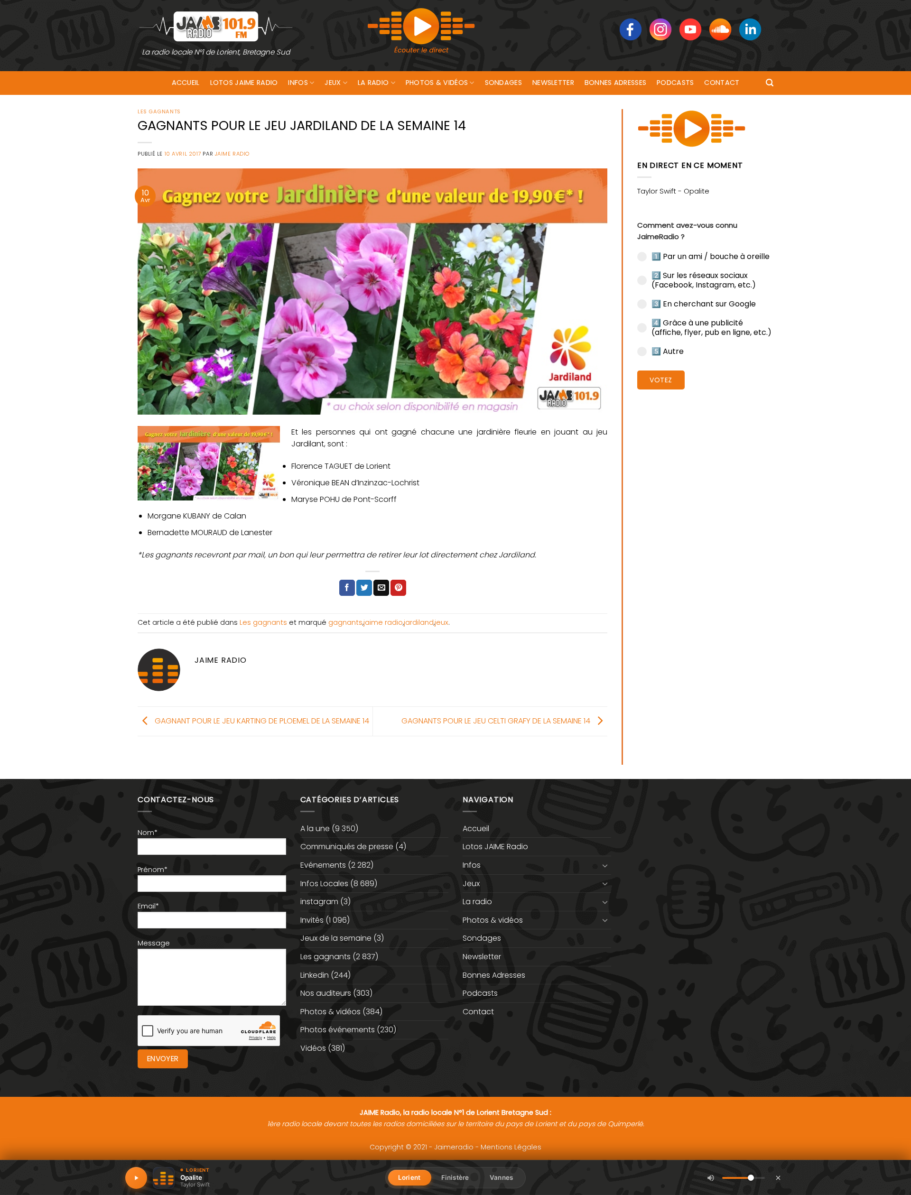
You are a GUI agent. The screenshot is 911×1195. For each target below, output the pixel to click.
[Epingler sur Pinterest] (398, 588)
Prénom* (152, 869)
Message (154, 943)
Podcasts (675, 82)
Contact (721, 82)
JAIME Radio (232, 153)
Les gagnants (159, 111)
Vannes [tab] (501, 1177)
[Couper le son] (710, 1178)
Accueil (186, 82)
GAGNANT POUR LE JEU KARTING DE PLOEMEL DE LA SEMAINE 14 (261, 720)
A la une (315, 828)
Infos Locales (324, 883)
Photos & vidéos (437, 82)
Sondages (503, 82)
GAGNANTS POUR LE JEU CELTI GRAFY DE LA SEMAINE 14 (496, 720)
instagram (319, 901)
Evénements (323, 865)
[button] (769, 83)
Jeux (333, 82)
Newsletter (553, 82)
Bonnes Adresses (615, 82)
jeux (441, 622)
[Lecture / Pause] (136, 1178)
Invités (312, 920)
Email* (148, 906)
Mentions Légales (511, 1147)
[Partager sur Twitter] (364, 588)
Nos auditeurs (325, 993)
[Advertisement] (705, 543)
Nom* (148, 832)
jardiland (419, 622)
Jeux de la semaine (336, 938)
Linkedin (314, 975)
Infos (297, 82)
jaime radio (383, 622)
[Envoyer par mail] (381, 588)
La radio (373, 82)
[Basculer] (605, 865)
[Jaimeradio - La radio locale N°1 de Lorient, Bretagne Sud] (216, 25)
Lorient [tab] (409, 1177)
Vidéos (313, 1048)
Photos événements (337, 1029)
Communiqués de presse (346, 846)
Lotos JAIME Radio (244, 82)
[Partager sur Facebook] (347, 588)
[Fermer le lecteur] (778, 1177)
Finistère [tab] (455, 1177)
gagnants (345, 622)
